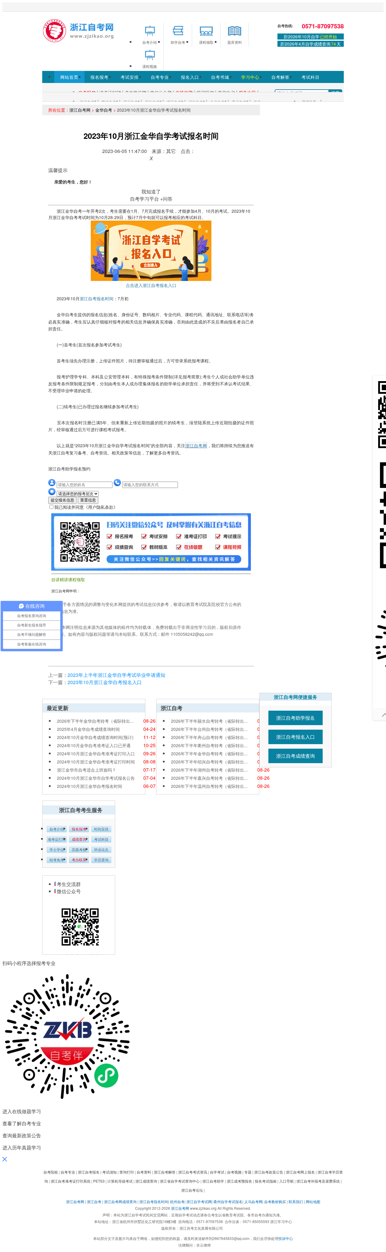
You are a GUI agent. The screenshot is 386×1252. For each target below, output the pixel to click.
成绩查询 (79, 839)
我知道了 (151, 191)
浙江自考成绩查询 (295, 755)
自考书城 (220, 77)
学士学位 (56, 850)
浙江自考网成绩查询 (120, 1201)
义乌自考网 (253, 1201)
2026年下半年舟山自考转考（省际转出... (209, 737)
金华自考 (103, 110)
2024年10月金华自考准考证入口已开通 (94, 745)
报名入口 (190, 77)
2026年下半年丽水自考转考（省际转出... (209, 721)
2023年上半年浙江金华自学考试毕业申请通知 (116, 674)
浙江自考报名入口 (295, 736)
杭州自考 (177, 1201)
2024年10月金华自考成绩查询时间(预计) (95, 737)
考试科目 (311, 77)
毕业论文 (101, 850)
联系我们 (296, 1201)
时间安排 (101, 829)
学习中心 (250, 77)
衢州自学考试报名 (228, 1201)
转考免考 (56, 860)
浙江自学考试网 (199, 1201)
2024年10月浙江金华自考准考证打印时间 (96, 762)
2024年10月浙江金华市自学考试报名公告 (96, 778)
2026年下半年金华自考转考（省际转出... (95, 721)
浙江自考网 (79, 110)
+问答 (166, 198)
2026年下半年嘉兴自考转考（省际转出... (209, 778)
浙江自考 (94, 1201)
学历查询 (101, 860)
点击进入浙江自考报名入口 (151, 285)
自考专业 (160, 77)
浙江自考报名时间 (96, 298)
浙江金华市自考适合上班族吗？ (86, 770)
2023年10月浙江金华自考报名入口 (105, 682)
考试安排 (130, 77)
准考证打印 (57, 839)
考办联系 (79, 860)
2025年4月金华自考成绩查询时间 (88, 729)
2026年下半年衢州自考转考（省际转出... (209, 745)
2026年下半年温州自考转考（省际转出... (209, 786)
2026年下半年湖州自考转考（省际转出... (209, 770)
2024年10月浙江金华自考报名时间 (89, 786)
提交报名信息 (62, 500)
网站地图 (313, 1201)
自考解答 (280, 77)
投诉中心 (285, 1238)
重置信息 (88, 500)
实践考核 (79, 850)
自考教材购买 (275, 1201)
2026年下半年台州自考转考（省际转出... (209, 729)
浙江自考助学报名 (295, 717)
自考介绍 (56, 829)
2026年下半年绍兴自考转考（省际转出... (209, 762)
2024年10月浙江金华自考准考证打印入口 (96, 753)
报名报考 (99, 77)
